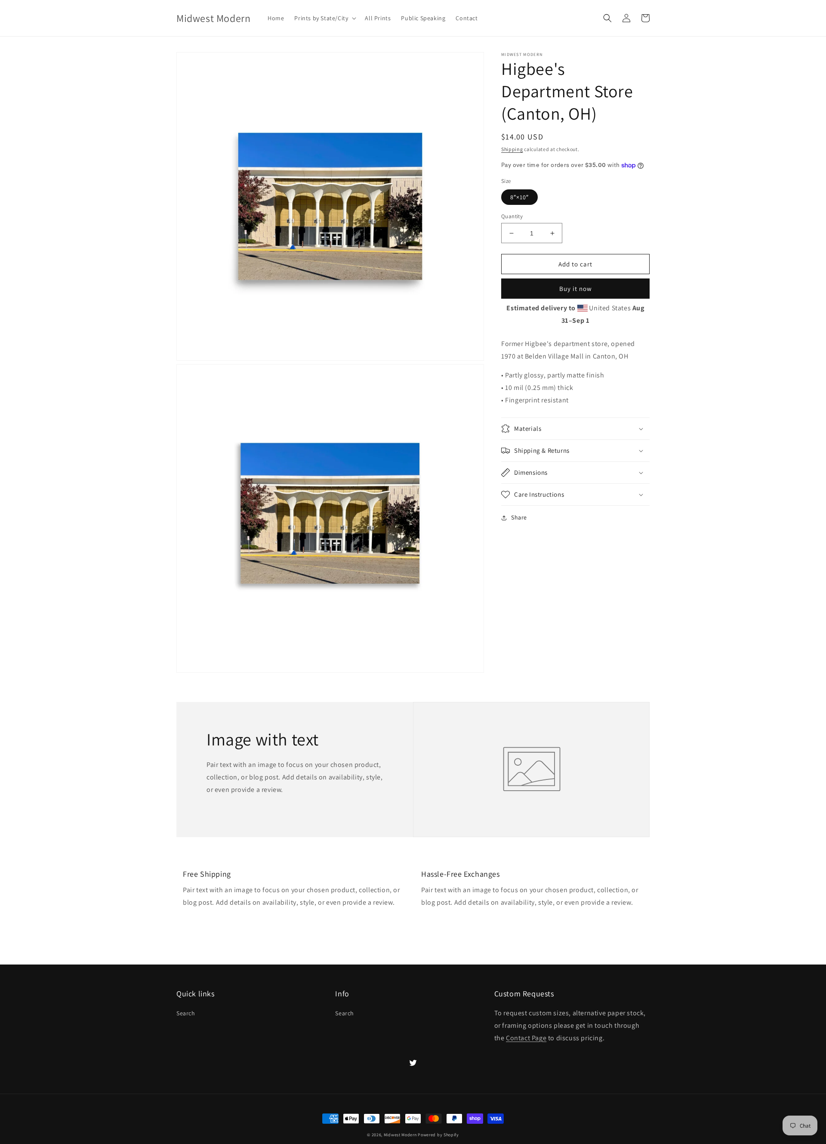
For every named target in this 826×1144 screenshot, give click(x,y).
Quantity (512, 216)
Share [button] (519, 517)
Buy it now (575, 289)
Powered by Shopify (438, 1135)
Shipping (512, 149)
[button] (324, 18)
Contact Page (526, 1037)
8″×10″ (519, 197)
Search (185, 1013)
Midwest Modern (400, 1135)
